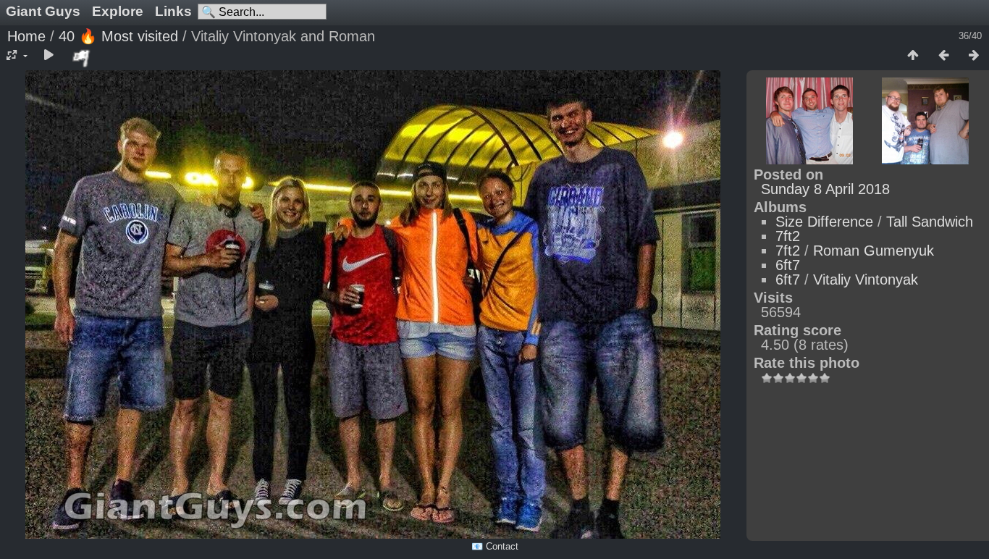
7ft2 (787, 236)
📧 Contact (494, 546)
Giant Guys (43, 11)
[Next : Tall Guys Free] (974, 56)
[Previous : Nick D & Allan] (943, 56)
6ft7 (787, 265)
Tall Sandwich (929, 222)
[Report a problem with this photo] (82, 58)
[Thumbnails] (913, 56)
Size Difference (824, 222)
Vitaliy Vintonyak (865, 279)
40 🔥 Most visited (118, 36)
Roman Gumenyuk (873, 251)
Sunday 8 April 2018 (825, 189)
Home (26, 36)
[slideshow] (48, 56)
